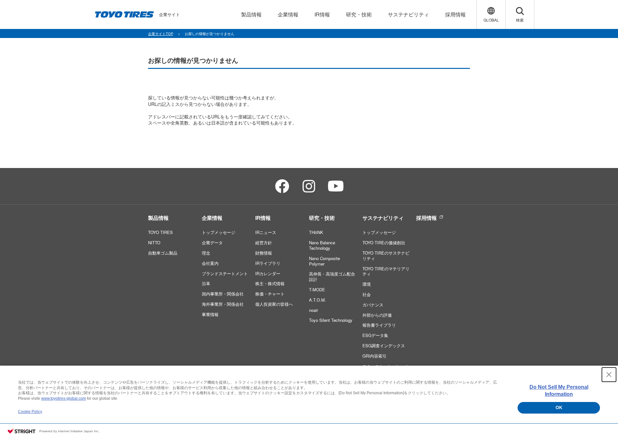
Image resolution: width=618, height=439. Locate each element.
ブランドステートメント (225, 273)
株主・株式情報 (270, 283)
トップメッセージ (218, 232)
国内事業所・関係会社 (223, 294)
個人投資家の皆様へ (274, 304)
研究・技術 (322, 217)
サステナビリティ (383, 217)
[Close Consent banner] (609, 375)
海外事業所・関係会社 (223, 304)
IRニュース (265, 232)
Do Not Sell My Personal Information (558, 390)
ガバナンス (372, 305)
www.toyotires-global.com (63, 398)
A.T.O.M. (317, 300)
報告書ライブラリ (379, 325)
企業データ (212, 242)
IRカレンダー (267, 273)
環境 (366, 284)
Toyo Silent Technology (330, 320)
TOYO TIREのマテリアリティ (385, 271)
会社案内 (210, 263)
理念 (206, 253)
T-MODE (317, 289)
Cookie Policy (30, 411)
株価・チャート (270, 294)
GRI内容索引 (374, 356)
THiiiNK (316, 232)
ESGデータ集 (375, 335)
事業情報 (210, 314)
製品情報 (158, 217)
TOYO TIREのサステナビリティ (385, 255)
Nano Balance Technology (322, 245)
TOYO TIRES (160, 232)
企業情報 (212, 217)
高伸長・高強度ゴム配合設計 (332, 276)
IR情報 (263, 217)
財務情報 (263, 253)
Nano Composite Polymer (324, 261)
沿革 (206, 283)
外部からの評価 (377, 315)
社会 (366, 294)
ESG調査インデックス (383, 345)
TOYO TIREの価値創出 (383, 242)
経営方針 (263, 242)
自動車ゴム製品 (162, 253)
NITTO (154, 242)
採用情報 (426, 217)
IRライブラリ (267, 263)
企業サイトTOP (160, 33)
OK (559, 407)
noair (313, 310)
